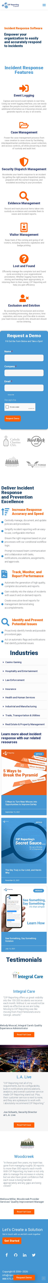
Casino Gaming (13, 662)
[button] (44, 4)
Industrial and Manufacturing (21, 706)
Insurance (10, 689)
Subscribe (11, 394)
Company (10, 366)
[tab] (24, 662)
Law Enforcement (15, 680)
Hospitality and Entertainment (21, 671)
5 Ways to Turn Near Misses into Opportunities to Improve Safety (21, 803)
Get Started (11, 1240)
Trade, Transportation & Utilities (22, 715)
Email (8, 381)
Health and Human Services (20, 697)
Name (8, 351)
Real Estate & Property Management (25, 724)
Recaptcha (10, 400)
